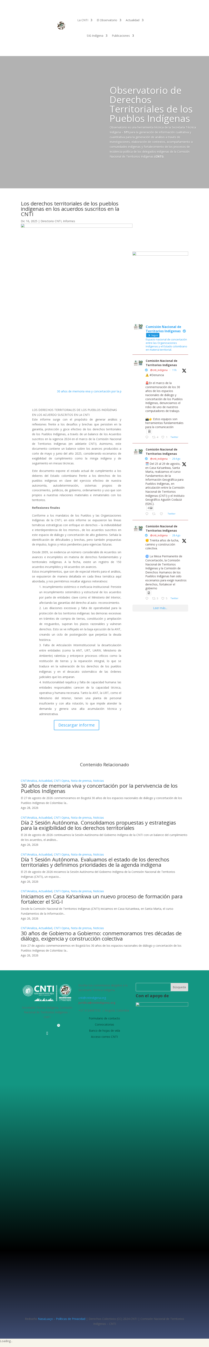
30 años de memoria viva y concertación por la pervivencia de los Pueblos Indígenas (112, 391)
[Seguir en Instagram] (40, 749)
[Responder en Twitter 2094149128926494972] (147, 437)
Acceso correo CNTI (104, 1036)
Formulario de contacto (104, 1018)
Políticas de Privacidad (70, 1319)
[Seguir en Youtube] (42, 1025)
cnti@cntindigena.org (92, 998)
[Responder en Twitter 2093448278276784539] (147, 599)
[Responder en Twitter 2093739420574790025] (147, 514)
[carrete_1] (160, 254)
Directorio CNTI (51, 221)
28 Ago (176, 535)
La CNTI (82, 20)
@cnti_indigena (159, 370)
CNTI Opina (61, 781)
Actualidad (132, 20)
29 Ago (176, 458)
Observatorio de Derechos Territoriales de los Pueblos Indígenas (151, 104)
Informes (69, 221)
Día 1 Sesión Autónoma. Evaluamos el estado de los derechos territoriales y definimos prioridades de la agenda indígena (95, 862)
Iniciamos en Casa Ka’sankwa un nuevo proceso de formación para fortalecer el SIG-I (101, 899)
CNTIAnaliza (29, 781)
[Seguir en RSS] (66, 1025)
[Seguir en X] (32, 749)
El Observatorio (107, 20)
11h (174, 370)
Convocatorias (104, 1024)
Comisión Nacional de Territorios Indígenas (161, 363)
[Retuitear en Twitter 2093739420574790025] (155, 514)
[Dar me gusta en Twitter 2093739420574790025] (162, 514)
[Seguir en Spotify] (48, 749)
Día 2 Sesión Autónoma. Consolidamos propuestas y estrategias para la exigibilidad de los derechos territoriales (98, 825)
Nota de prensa (81, 781)
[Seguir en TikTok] (47, 1033)
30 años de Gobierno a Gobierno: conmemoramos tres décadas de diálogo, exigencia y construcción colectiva (101, 936)
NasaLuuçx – (46, 1319)
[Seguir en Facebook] (24, 749)
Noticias (98, 781)
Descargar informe (76, 725)
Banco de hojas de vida (104, 1030)
